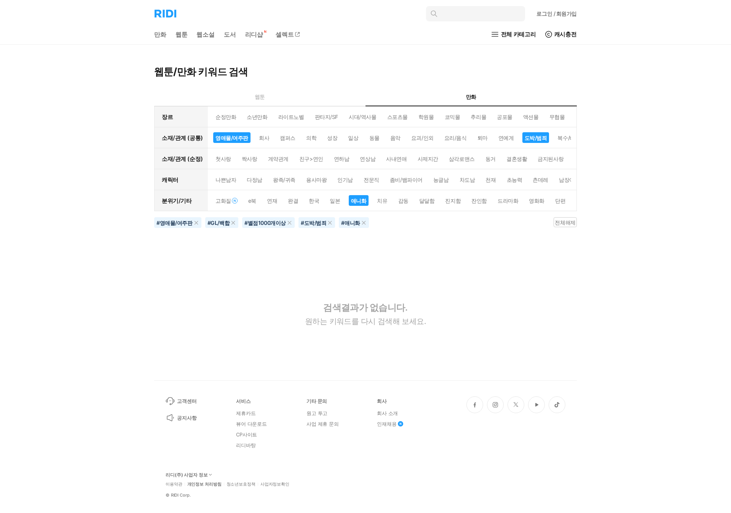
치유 (382, 200)
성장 (332, 138)
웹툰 (182, 34)
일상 (353, 138)
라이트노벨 (291, 117)
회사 (264, 138)
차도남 (467, 179)
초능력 (514, 179)
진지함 (453, 200)
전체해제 (565, 222)
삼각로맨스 (462, 159)
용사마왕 (316, 179)
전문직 (371, 179)
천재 (490, 179)
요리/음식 (455, 138)
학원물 (426, 117)
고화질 (223, 200)
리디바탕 (245, 445)
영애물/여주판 (231, 138)
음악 (395, 138)
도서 (230, 34)
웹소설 (205, 34)
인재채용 (386, 424)
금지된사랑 (550, 159)
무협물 (557, 117)
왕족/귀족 (284, 179)
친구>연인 (311, 159)
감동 (403, 200)
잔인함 (479, 200)
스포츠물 (397, 117)
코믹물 (452, 117)
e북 (252, 200)
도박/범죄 (536, 138)
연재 (272, 200)
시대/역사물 (362, 117)
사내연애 (396, 159)
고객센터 (186, 401)
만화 (160, 34)
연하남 (342, 159)
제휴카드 (245, 413)
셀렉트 (285, 34)
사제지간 (428, 159)
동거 (490, 159)
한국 (314, 200)
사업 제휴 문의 (322, 424)
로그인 (556, 13)
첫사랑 (223, 159)
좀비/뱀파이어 (406, 179)
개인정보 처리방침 (204, 484)
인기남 (345, 179)
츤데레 (540, 179)
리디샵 (254, 34)
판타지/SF (326, 117)
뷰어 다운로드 (251, 424)
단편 (560, 200)
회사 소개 (387, 413)
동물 (374, 138)
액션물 (531, 117)
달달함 (427, 200)
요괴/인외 (422, 138)
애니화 (359, 200)
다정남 (254, 179)
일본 (335, 200)
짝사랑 (249, 159)
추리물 (478, 117)
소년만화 (257, 117)
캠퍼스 (287, 138)
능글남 (441, 179)
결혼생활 (516, 159)
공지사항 (186, 418)
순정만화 (225, 117)
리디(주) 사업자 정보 (187, 475)
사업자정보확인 (274, 484)
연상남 (367, 159)
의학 (311, 138)
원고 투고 (316, 413)
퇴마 (482, 138)
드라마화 (508, 200)
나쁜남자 (225, 179)
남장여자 (569, 179)
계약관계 (278, 159)
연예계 (506, 138)
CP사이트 (246, 434)
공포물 (504, 117)
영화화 (536, 200)
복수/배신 (568, 138)
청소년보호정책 (241, 484)
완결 (293, 200)
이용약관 (174, 484)
